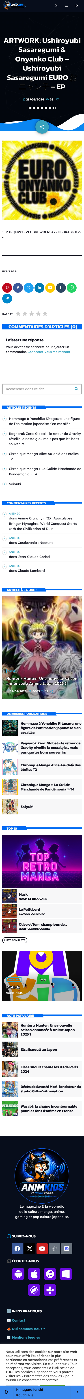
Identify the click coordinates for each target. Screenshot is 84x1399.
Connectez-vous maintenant (49, 352)
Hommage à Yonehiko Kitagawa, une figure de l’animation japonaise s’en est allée (51, 727)
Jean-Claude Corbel (34, 557)
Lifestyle (14, 979)
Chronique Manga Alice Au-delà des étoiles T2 (51, 767)
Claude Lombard (31, 570)
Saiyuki (15, 484)
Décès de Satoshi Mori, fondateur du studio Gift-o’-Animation (51, 1089)
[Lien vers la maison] (14, 6)
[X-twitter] (29, 1248)
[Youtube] (42, 1248)
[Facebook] (17, 1248)
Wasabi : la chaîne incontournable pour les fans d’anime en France (49, 1108)
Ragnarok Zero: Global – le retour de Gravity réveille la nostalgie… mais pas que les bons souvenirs (45, 438)
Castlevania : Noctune (35, 542)
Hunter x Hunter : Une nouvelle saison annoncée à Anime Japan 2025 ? (41, 681)
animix (14, 513)
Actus (12, 671)
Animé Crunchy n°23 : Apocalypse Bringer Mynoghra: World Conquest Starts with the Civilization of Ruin (43, 523)
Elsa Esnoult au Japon (39, 1049)
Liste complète (14, 940)
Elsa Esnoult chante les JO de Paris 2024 (49, 1069)
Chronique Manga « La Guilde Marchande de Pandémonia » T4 (47, 787)
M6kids (13, 987)
